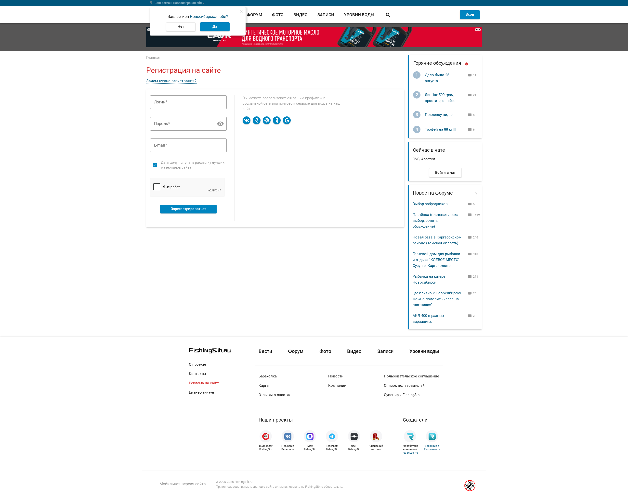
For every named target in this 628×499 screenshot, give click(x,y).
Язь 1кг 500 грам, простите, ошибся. (441, 98)
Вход (470, 14)
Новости (335, 376)
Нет (181, 26)
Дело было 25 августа (437, 78)
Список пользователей (404, 385)
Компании (337, 385)
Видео (300, 14)
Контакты (197, 374)
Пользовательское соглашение (411, 376)
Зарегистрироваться (188, 209)
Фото (278, 14)
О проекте (197, 364)
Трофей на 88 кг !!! (440, 129)
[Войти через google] (287, 120)
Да (214, 26)
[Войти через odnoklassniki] (257, 120)
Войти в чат (445, 172)
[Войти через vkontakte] (246, 120)
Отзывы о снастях (274, 395)
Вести (265, 351)
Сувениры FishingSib (401, 395)
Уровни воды (359, 14)
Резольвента (410, 452)
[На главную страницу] (222, 350)
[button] (220, 123)
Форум (254, 14)
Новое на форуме (433, 193)
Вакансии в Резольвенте (432, 447)
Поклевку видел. (440, 114)
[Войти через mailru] (267, 120)
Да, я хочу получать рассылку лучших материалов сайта (192, 165)
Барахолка (268, 376)
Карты (264, 385)
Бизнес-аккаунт (202, 392)
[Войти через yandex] (277, 120)
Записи (325, 14)
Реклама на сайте (204, 383)
